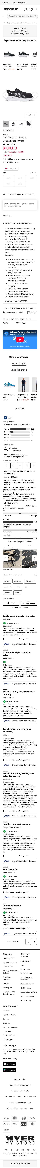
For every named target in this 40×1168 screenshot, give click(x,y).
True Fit (6, 983)
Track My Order (9, 958)
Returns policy (20, 1079)
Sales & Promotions (29, 992)
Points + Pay (8, 967)
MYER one (6, 1011)
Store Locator (26, 973)
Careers (6, 1019)
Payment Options (10, 962)
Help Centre (26, 961)
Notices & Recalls (28, 996)
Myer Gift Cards (9, 1015)
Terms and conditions (12, 1097)
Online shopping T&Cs (20, 1091)
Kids (4, 23)
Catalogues (7, 988)
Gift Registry (26, 988)
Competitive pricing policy (20, 1085)
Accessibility (26, 1000)
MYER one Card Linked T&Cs (20, 1103)
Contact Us (25, 969)
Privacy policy (12, 1108)
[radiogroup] (20, 181)
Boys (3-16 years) (13, 23)
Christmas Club (9, 1035)
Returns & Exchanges (7, 978)
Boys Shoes (25, 23)
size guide (34, 172)
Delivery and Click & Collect (11, 972)
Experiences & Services (26, 978)
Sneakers (34, 23)
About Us (6, 1023)
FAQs (23, 965)
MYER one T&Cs (30, 1097)
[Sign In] (26, 9)
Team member (27, 1108)
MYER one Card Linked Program (9, 993)
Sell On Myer (8, 1039)
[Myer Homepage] (11, 10)
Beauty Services (27, 984)
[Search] (35, 16)
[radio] (8, 178)
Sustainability (8, 1031)
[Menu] (3, 16)
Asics (5, 134)
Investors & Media (10, 1027)
